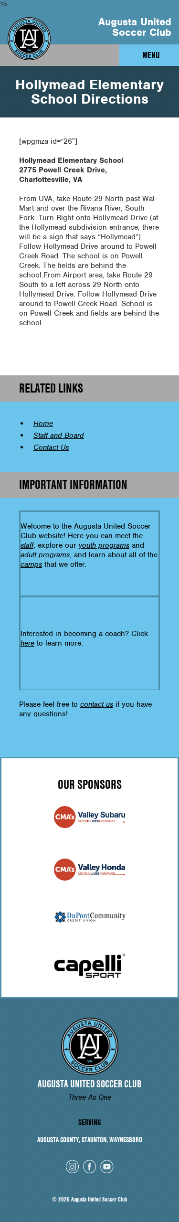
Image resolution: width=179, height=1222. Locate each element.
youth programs (104, 545)
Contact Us (51, 447)
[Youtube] (107, 1166)
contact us (96, 704)
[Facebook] (89, 1166)
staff (27, 545)
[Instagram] (72, 1166)
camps (31, 564)
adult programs (45, 555)
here (27, 643)
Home (43, 423)
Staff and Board (58, 435)
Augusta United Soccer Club (134, 27)
